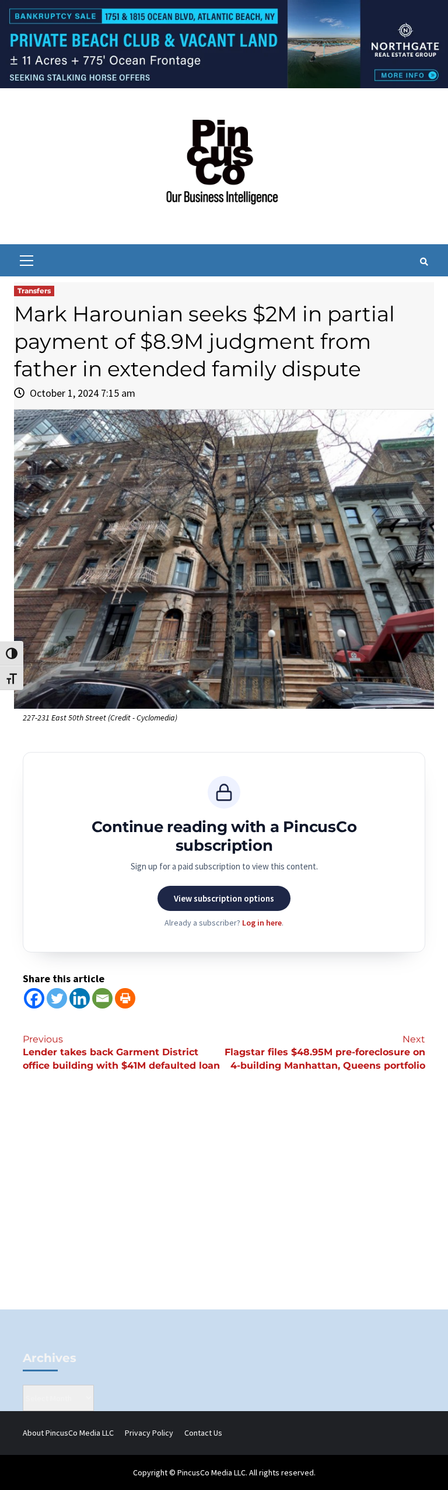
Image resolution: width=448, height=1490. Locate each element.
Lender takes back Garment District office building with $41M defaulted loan (121, 1053)
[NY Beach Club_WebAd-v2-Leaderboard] (224, 43)
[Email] (102, 998)
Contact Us (203, 1432)
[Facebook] (34, 998)
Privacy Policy (149, 1432)
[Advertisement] (224, 1210)
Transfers (34, 290)
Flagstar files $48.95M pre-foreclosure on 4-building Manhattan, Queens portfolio (325, 1053)
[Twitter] (57, 998)
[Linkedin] (79, 998)
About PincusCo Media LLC (68, 1432)
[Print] (125, 998)
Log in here (262, 922)
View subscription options (224, 898)
